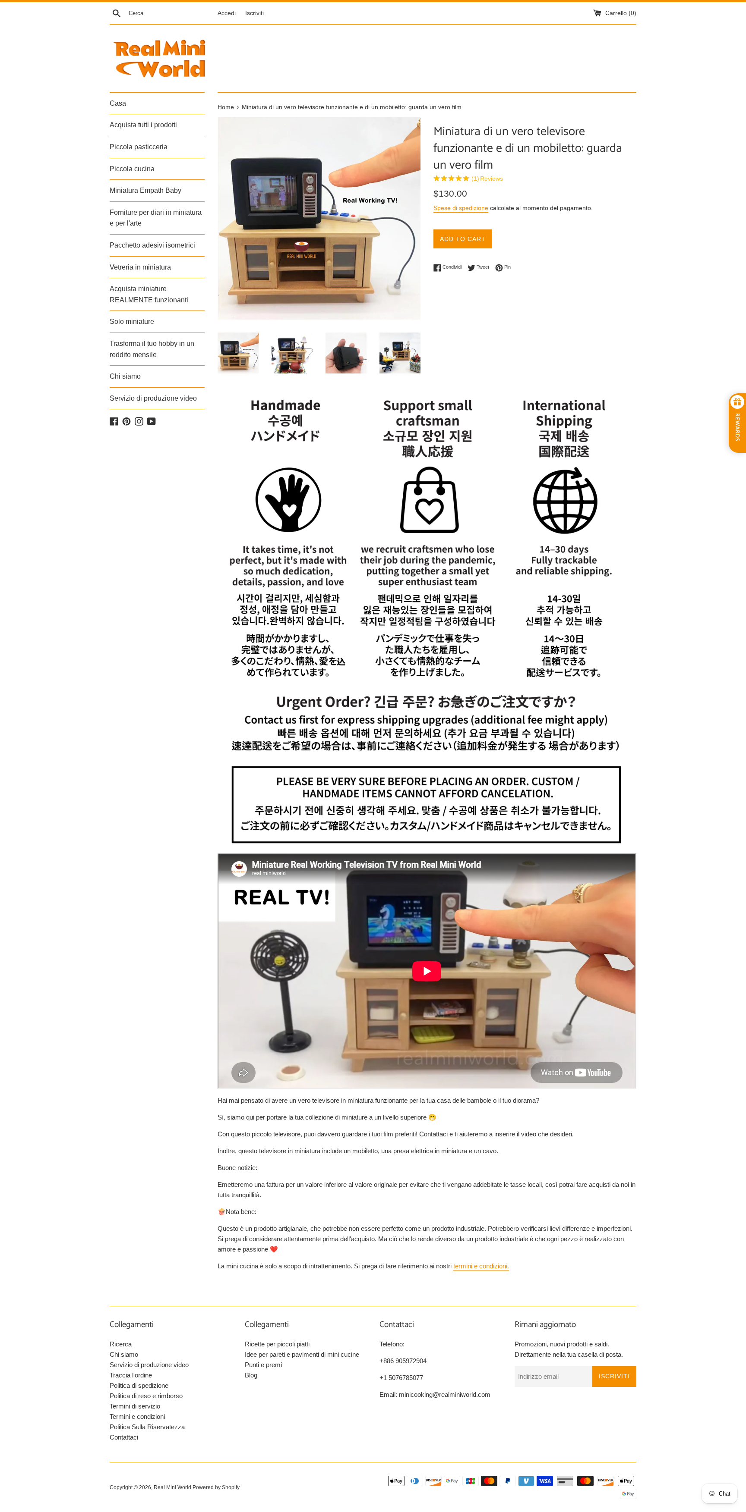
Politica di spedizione (139, 1385)
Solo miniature (132, 321)
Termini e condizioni (137, 1416)
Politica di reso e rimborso (146, 1395)
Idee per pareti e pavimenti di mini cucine (302, 1354)
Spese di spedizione (460, 207)
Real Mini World (172, 1487)
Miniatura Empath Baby (145, 190)
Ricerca (121, 1344)
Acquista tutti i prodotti (143, 125)
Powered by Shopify (216, 1487)
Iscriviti (254, 13)
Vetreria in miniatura (140, 267)
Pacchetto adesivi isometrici (152, 245)
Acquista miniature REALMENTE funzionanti (149, 294)
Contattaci (124, 1437)
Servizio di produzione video (153, 398)
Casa (118, 103)
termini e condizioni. (481, 1266)
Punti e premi (263, 1364)
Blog (251, 1375)
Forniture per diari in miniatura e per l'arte (156, 218)
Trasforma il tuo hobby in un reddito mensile (152, 349)
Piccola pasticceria (139, 147)
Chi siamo (125, 376)
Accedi (227, 13)
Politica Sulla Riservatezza (147, 1426)
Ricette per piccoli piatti (277, 1344)
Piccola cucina (132, 169)
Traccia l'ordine (131, 1375)
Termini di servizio (135, 1406)
